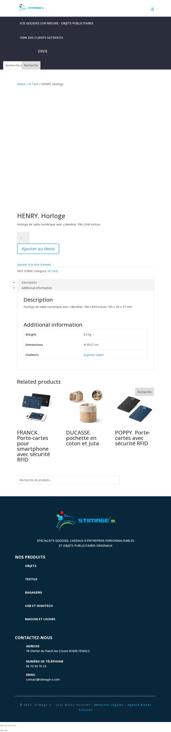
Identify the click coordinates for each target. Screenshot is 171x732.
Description (29, 282)
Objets (30, 566)
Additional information (36, 288)
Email (30, 674)
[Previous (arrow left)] (1, 730)
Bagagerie (33, 592)
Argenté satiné (93, 355)
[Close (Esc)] (1, 725)
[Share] (6, 725)
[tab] (85, 282)
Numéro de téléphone (44, 661)
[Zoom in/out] (14, 725)
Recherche (31, 65)
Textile (31, 579)
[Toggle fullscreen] (10, 725)
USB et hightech (39, 606)
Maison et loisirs (40, 619)
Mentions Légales (109, 705)
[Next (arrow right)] (6, 730)
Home (21, 84)
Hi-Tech (33, 84)
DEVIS (42, 51)
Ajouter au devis (38, 248)
